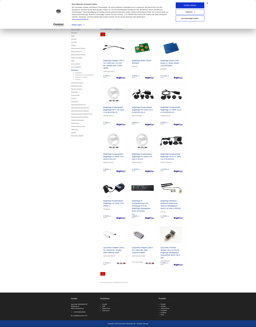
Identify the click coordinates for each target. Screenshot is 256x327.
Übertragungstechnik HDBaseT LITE (81, 114)
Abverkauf (74, 32)
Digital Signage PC (76, 51)
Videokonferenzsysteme (78, 126)
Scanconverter (75, 95)
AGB (103, 306)
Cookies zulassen (190, 5)
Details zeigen (77, 25)
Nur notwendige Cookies (190, 18)
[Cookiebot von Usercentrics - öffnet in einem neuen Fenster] (58, 24)
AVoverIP (73, 39)
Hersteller (164, 310)
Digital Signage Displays (78, 48)
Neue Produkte (75, 29)
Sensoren (78, 79)
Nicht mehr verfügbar (77, 135)
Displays (73, 45)
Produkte (163, 312)
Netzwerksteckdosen (77, 83)
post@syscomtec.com (80, 315)
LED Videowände (76, 67)
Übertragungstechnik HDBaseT (80, 111)
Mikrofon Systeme (76, 89)
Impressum (105, 310)
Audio (72, 36)
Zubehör (73, 132)
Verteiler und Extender (77, 120)
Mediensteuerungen (76, 86)
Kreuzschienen (75, 64)
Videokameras (75, 123)
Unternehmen (165, 308)
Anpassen (188, 12)
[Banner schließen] (207, 3)
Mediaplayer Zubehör (81, 77)
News (162, 314)
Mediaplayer (74, 70)
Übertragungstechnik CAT (78, 104)
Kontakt (104, 304)
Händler (163, 306)
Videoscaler (74, 129)
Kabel (72, 60)
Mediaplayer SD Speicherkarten (84, 75)
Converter (74, 42)
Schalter (73, 98)
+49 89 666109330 (80, 312)
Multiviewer (74, 92)
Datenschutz (106, 308)
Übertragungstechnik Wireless (79, 117)
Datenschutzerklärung (80, 19)
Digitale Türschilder (76, 57)
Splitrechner (74, 101)
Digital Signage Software (78, 54)
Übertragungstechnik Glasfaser (80, 107)
